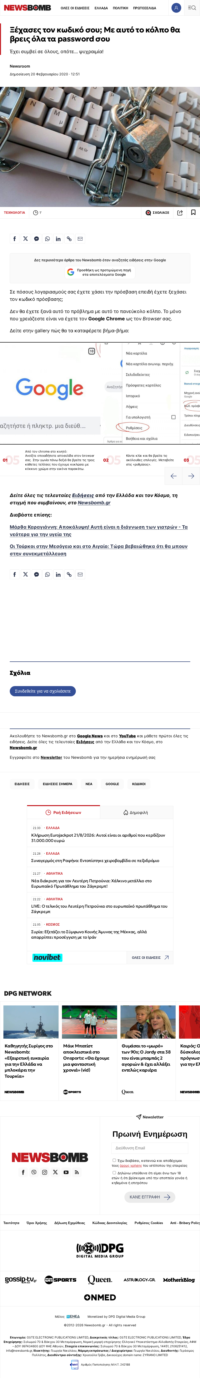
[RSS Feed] (77, 1172)
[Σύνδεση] (176, 7)
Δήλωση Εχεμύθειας (69, 1223)
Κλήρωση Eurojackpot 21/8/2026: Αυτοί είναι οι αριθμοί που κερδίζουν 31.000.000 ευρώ (98, 838)
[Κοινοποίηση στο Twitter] (25, 238)
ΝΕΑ (89, 784)
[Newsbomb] (50, 1158)
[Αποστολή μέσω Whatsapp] (47, 238)
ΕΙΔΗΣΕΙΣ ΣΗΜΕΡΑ (57, 784)
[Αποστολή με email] (80, 238)
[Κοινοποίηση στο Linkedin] (58, 238)
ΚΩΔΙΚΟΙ (139, 784)
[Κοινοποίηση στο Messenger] (36, 238)
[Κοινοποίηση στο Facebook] (15, 238)
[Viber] (34, 1172)
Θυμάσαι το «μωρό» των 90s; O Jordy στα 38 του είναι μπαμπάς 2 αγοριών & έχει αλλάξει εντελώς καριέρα (146, 1058)
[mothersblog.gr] (179, 1280)
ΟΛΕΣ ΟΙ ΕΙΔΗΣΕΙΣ (75, 8)
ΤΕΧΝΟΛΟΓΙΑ (14, 212)
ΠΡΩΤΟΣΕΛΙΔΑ (144, 8)
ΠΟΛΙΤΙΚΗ (120, 8)
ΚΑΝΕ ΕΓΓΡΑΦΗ (145, 1197)
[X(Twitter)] (55, 1172)
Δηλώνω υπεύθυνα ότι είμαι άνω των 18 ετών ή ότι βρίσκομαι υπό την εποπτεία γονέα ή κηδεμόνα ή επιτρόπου (149, 1178)
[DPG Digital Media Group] (100, 1250)
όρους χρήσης (131, 1165)
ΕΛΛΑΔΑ (101, 8)
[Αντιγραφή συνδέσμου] (180, 212)
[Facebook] (23, 1172)
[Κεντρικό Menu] (192, 7)
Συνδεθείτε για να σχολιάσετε (43, 691)
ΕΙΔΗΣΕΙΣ (22, 784)
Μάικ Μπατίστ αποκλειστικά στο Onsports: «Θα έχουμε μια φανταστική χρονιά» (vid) (86, 1058)
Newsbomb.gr (94, 503)
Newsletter (51, 757)
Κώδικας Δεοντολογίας (109, 1223)
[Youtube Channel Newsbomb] (66, 1172)
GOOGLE (112, 784)
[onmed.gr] (100, 1297)
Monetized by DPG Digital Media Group (116, 1316)
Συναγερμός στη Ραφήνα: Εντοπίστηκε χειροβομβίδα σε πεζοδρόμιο (95, 860)
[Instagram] (45, 1172)
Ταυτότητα (11, 1223)
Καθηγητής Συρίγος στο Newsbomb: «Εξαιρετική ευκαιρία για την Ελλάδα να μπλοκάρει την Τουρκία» (29, 1061)
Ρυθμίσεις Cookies (149, 1223)
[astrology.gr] (139, 1280)
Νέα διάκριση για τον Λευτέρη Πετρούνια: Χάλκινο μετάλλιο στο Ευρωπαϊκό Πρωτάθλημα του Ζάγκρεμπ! (91, 883)
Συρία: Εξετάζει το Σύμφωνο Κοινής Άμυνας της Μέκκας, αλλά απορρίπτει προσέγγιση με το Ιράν (89, 934)
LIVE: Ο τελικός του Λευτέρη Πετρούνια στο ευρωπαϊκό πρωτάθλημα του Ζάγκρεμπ (99, 909)
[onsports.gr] (60, 1280)
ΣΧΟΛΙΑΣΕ (161, 212)
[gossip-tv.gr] (21, 1280)
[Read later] (193, 212)
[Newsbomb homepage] (27, 8)
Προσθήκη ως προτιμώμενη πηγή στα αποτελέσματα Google (104, 272)
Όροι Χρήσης (37, 1223)
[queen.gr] (100, 1280)
